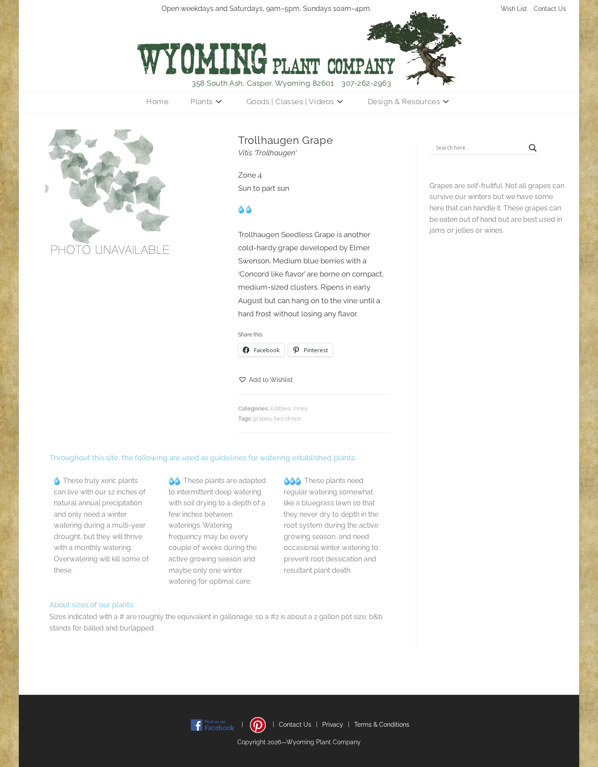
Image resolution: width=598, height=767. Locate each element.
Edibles (280, 408)
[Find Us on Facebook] (213, 724)
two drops (287, 418)
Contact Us (550, 8)
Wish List (514, 8)
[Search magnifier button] (533, 148)
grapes (262, 418)
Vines (299, 408)
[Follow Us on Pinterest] (258, 724)
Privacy (332, 724)
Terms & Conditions (381, 724)
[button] (265, 380)
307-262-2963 (366, 83)
